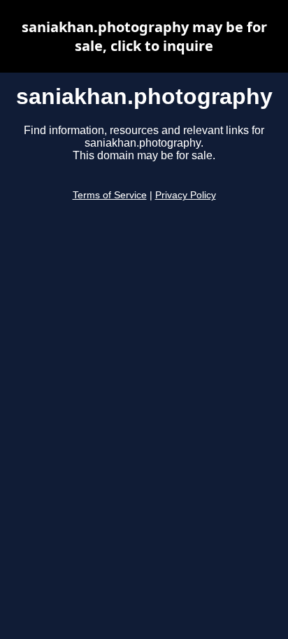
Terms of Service (110, 195)
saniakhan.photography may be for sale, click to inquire (144, 36)
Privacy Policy (185, 195)
